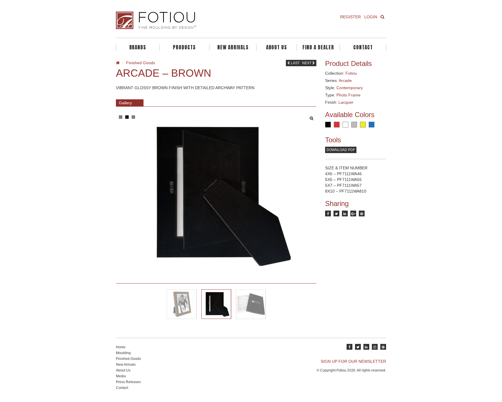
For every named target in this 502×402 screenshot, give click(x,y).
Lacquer (346, 102)
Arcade (345, 80)
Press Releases (128, 382)
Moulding (123, 353)
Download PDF (341, 150)
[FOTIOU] (181, 20)
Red (337, 125)
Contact (363, 47)
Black (328, 125)
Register (350, 17)
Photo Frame (348, 95)
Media (121, 376)
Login (370, 17)
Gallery (125, 102)
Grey (354, 125)
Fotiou (351, 73)
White (345, 125)
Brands (137, 47)
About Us (276, 47)
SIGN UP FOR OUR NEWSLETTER (353, 361)
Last (295, 63)
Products (184, 47)
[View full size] (313, 116)
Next (307, 63)
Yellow (363, 125)
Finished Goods (140, 62)
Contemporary (349, 87)
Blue (371, 125)
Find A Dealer (318, 47)
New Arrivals (233, 47)
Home (121, 347)
